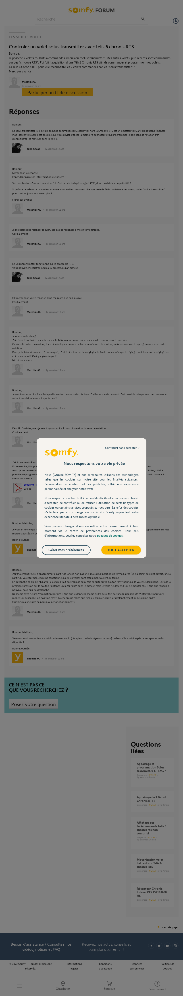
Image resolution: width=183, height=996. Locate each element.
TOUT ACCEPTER (121, 550)
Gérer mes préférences (66, 550)
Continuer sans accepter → (122, 448)
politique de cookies (110, 535)
